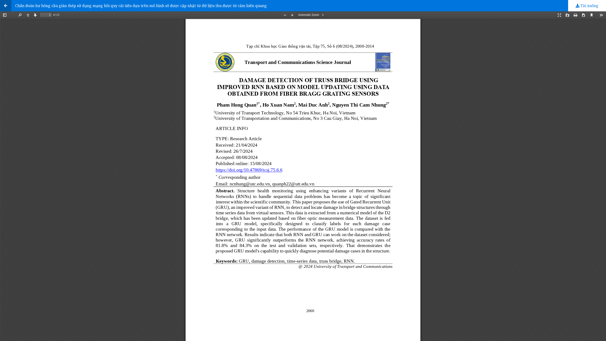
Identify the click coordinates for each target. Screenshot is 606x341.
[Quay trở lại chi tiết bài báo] (5, 5)
